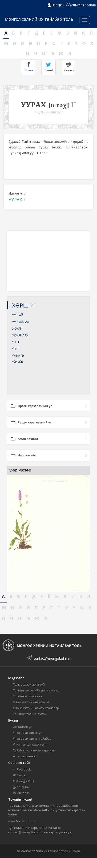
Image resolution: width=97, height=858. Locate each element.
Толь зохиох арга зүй (29, 684)
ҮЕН (16, 342)
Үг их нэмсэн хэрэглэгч (29, 744)
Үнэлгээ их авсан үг (27, 732)
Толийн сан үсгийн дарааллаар (36, 690)
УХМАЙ (17, 328)
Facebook (23, 769)
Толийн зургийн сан (27, 696)
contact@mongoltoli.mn (51, 658)
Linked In (23, 793)
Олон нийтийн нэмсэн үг (31, 702)
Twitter (21, 775)
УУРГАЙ (18, 315)
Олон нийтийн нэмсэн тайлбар (36, 708)
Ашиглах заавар (83, 5)
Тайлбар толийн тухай (30, 714)
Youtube (22, 787)
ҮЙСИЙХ (18, 362)
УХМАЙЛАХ (20, 335)
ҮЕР (15, 349)
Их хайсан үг (22, 727)
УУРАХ (15, 199)
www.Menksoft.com (22, 821)
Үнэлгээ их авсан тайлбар (32, 738)
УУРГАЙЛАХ (20, 322)
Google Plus (25, 781)
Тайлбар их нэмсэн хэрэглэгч (34, 750)
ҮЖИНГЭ (18, 355)
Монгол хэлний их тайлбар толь (39, 19)
